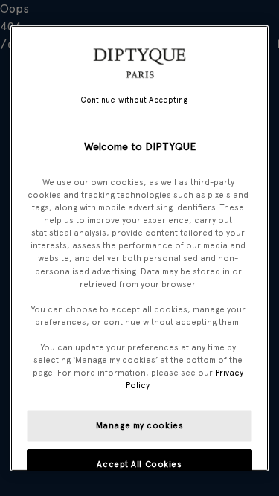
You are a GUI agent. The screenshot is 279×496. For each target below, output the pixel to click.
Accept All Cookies (139, 464)
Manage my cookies (140, 425)
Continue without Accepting (134, 99)
